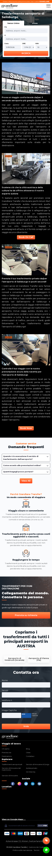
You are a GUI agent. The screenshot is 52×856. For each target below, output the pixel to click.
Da (5, 27)
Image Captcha (9, 710)
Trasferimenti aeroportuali (12, 764)
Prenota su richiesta (26, 615)
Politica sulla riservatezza (22, 850)
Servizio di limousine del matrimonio (11, 769)
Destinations (7, 756)
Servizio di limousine (10, 776)
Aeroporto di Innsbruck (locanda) (14, 659)
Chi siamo (5, 749)
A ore (34, 23)
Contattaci (30, 756)
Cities (28, 752)
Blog (28, 749)
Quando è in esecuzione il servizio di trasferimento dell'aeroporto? (20, 457)
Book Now (26, 428)
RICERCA (26, 53)
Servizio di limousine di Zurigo (37, 764)
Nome (5, 680)
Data (6, 43)
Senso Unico (13, 23)
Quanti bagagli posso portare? (18, 471)
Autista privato (31, 768)
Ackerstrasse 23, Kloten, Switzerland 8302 (26, 841)
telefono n (7, 700)
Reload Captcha (35, 714)
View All (26, 481)
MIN (37, 43)
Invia (26, 726)
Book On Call (26, 237)
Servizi (5, 690)
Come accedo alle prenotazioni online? (22, 465)
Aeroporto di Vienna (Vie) (39, 659)
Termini (36, 850)
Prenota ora (6, 752)
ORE (24, 43)
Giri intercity (30, 772)
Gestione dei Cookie (37, 847)
